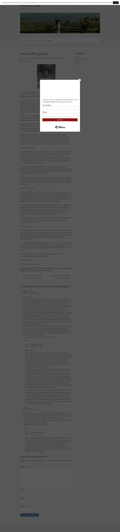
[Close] (79, 80)
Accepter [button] (116, 2)
